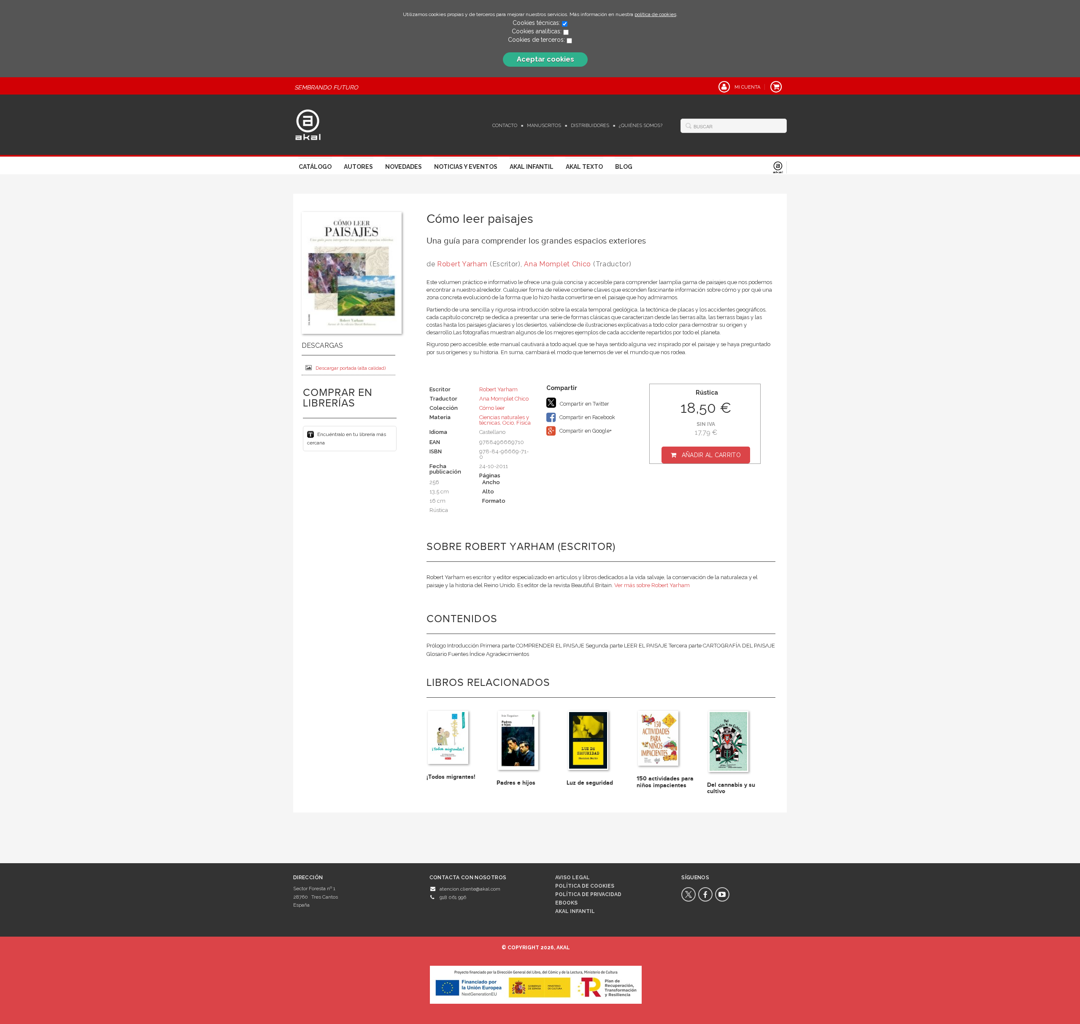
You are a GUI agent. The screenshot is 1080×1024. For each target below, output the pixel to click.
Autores (358, 166)
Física (523, 423)
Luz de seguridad (590, 782)
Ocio (508, 423)
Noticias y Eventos (465, 166)
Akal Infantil (532, 166)
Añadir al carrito (711, 455)
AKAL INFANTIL (575, 911)
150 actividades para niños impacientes (665, 781)
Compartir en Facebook (586, 417)
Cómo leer (492, 408)
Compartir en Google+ (585, 431)
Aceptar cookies (545, 59)
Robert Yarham (462, 264)
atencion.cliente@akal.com (470, 889)
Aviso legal (572, 877)
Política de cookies (584, 886)
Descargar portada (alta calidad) (351, 368)
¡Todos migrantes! (451, 776)
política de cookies (655, 14)
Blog (623, 166)
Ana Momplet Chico (557, 264)
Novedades (403, 166)
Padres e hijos (516, 782)
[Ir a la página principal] (308, 123)
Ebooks (566, 903)
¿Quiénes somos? (640, 125)
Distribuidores (590, 125)
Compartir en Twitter (584, 404)
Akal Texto (584, 166)
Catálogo (315, 166)
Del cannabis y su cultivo (731, 788)
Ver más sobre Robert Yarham (652, 585)
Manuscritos (544, 125)
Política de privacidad (588, 894)
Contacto (504, 125)
